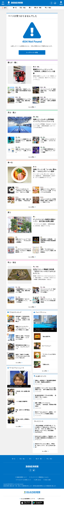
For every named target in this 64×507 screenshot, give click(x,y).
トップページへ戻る (32, 52)
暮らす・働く (38, 7)
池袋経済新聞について (22, 477)
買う (30, 7)
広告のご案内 (48, 479)
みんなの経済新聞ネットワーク (32, 492)
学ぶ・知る (48, 7)
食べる (15, 7)
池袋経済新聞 (15, 3)
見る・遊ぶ (23, 7)
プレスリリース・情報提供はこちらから (40, 477)
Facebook (51, 3)
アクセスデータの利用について (24, 479)
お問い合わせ (38, 479)
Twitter (55, 3)
